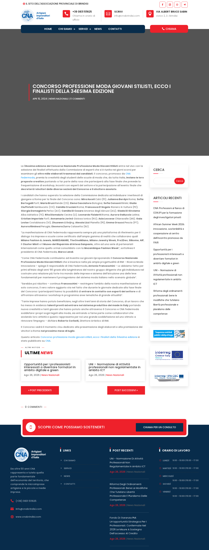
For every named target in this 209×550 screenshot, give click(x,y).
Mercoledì (168, 476)
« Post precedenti (40, 390)
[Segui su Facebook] (162, 4)
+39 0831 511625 (82, 11)
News (98, 29)
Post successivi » (126, 390)
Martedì (167, 468)
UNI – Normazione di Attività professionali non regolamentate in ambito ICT (114, 367)
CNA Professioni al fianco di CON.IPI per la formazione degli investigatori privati (168, 213)
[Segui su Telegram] (184, 4)
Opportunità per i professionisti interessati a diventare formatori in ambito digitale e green (50, 367)
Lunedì (166, 460)
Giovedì (167, 484)
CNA (47, 340)
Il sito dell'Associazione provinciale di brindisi (57, 3)
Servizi (83, 29)
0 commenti (77, 98)
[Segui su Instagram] (170, 4)
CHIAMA (171, 29)
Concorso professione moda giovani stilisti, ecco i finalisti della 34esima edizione (88, 337)
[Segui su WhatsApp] (177, 4)
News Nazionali (58, 98)
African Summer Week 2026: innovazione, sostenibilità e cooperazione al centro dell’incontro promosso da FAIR (169, 233)
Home (48, 29)
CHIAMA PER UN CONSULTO (159, 427)
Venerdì (166, 491)
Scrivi (118, 11)
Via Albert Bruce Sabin (171, 11)
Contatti (115, 29)
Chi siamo (65, 29)
